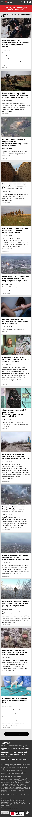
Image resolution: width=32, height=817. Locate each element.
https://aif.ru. (10, 805)
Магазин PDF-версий (19, 752)
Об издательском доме (18, 746)
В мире (4, 67)
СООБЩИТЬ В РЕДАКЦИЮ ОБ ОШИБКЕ (14, 759)
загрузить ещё (16, 734)
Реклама (4, 746)
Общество (6, 113)
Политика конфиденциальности (11, 808)
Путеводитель (19, 754)
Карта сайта (5, 757)
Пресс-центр (5, 752)
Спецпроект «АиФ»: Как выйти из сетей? (16, 8)
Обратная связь (7, 754)
